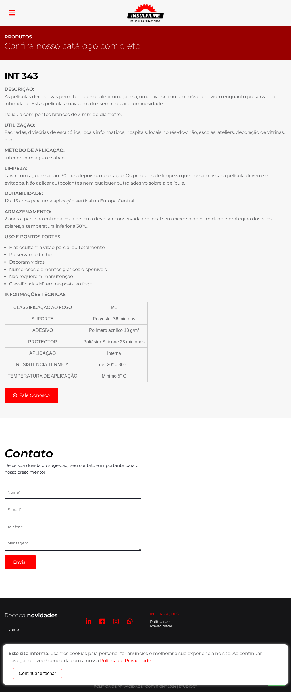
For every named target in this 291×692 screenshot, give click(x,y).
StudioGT (188, 686)
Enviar (20, 562)
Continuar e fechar (37, 673)
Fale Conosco (34, 395)
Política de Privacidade (161, 623)
